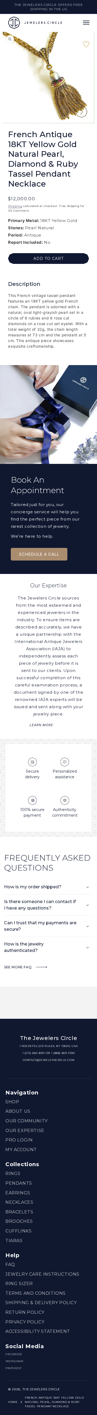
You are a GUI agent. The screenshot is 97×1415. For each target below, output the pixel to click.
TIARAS (14, 1240)
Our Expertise (24, 1130)
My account (21, 1149)
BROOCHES (19, 1221)
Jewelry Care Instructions (42, 1274)
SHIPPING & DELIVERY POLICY (41, 1302)
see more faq (18, 967)
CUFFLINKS (18, 1231)
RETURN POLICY (24, 1312)
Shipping (15, 206)
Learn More (41, 725)
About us (17, 1111)
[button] (86, 22)
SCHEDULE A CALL (39, 554)
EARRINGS (17, 1192)
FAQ (10, 1264)
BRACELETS (19, 1211)
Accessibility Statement (37, 1331)
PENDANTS (18, 1183)
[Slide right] (81, 112)
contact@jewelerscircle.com (49, 1060)
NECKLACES (19, 1202)
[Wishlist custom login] (86, 46)
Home (13, 1402)
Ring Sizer (19, 1283)
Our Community (26, 1120)
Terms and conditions (35, 1293)
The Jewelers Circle (41, 1389)
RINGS (12, 1173)
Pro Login (19, 1140)
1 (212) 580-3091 (33, 1053)
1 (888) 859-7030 (63, 1053)
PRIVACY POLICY (24, 1322)
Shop (12, 1101)
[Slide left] (64, 112)
